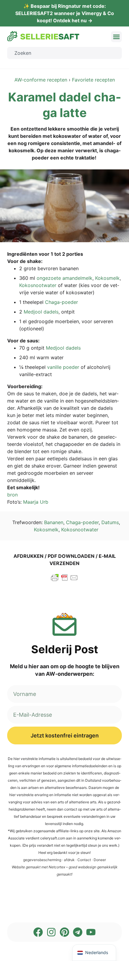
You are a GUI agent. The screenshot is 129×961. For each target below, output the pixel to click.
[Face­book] (38, 932)
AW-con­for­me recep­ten (40, 80)
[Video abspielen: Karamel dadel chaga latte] (64, 205)
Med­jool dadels (41, 312)
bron (12, 495)
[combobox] (64, 53)
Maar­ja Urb (35, 502)
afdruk (69, 859)
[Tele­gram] (77, 932)
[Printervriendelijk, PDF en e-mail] (64, 580)
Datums (110, 522)
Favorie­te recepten (93, 80)
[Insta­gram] (51, 932)
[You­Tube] (91, 932)
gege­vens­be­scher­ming (42, 859)
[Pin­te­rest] (64, 932)
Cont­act (84, 859)
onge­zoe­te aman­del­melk (64, 278)
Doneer (100, 859)
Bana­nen (53, 522)
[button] (116, 36)
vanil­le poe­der (63, 367)
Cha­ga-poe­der (61, 302)
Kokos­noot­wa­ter (37, 285)
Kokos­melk (107, 278)
